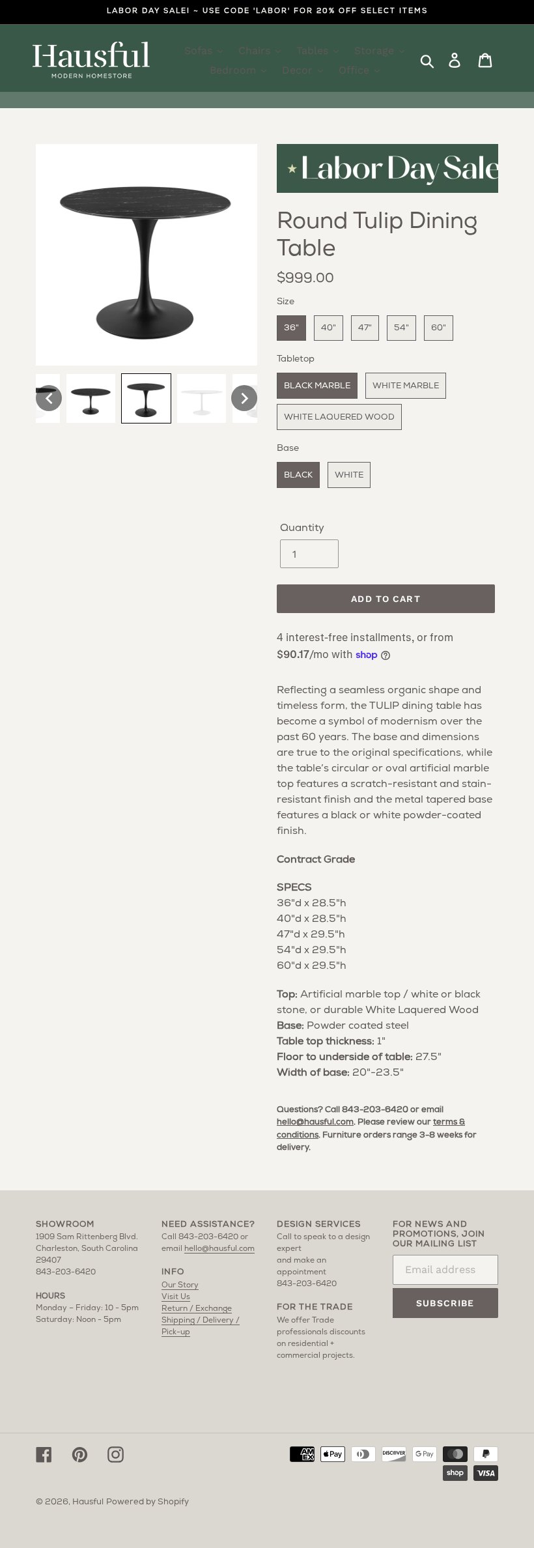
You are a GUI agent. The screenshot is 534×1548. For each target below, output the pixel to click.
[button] (49, 398)
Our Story (180, 1285)
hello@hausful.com (315, 1122)
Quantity (302, 528)
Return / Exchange (197, 1309)
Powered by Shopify (147, 1502)
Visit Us (176, 1297)
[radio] (291, 328)
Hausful (88, 1502)
